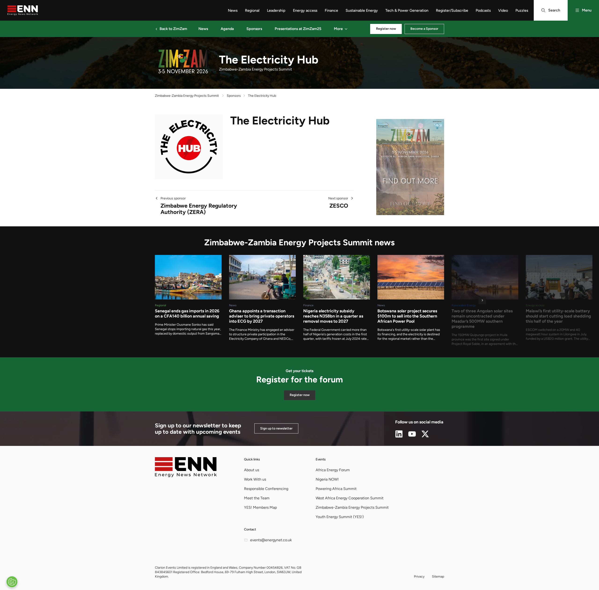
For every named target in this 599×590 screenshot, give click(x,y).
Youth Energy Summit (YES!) (340, 517)
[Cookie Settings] (12, 582)
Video (503, 10)
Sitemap (438, 577)
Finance (331, 10)
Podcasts (483, 10)
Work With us (255, 479)
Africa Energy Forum (333, 470)
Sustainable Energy (362, 10)
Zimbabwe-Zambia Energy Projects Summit (187, 96)
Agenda (227, 28)
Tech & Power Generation (406, 10)
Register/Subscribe (452, 10)
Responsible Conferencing (266, 488)
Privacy (419, 577)
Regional (252, 10)
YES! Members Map (260, 507)
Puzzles (521, 10)
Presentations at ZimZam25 (298, 28)
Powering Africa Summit (336, 488)
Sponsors (254, 28)
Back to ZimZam (173, 28)
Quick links (252, 459)
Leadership (276, 10)
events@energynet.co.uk (271, 540)
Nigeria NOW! (327, 479)
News (232, 10)
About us (251, 470)
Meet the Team (257, 498)
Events (321, 459)
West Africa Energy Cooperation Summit (350, 498)
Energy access (305, 10)
